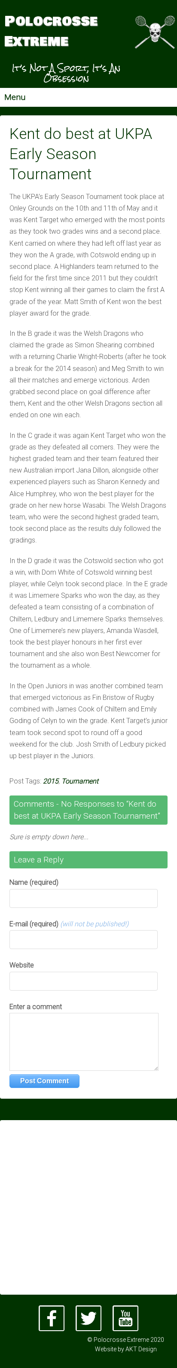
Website (21, 965)
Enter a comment (35, 1007)
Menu (14, 97)
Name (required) (33, 882)
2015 (50, 781)
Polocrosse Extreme (51, 31)
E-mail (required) (68, 924)
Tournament (79, 781)
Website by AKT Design (126, 1349)
